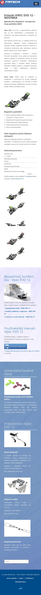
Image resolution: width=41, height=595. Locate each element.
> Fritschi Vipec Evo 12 (17, 179)
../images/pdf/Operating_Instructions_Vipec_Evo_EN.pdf (21, 351)
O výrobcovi (29, 578)
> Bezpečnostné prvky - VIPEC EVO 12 (17, 308)
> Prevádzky (28, 176)
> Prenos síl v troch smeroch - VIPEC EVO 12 (19, 317)
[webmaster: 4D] (20, 588)
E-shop (21, 578)
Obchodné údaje (20, 582)
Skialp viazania (12, 578)
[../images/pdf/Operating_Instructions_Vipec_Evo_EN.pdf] (15, 346)
